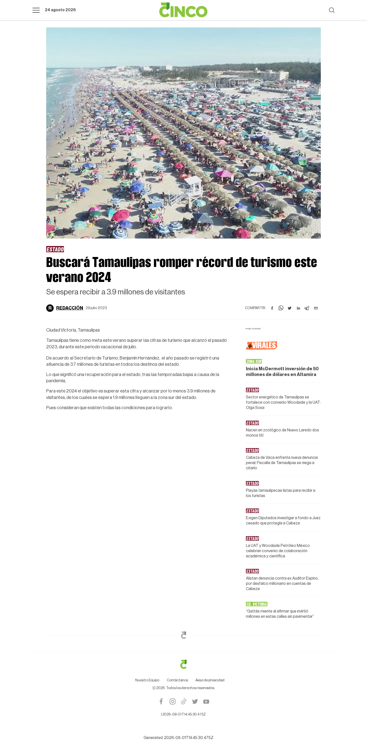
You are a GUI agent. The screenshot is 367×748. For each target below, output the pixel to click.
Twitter (195, 701)
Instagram (172, 701)
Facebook (161, 701)
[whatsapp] (281, 308)
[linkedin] (298, 308)
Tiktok (184, 701)
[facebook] (272, 308)
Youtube (206, 701)
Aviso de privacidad (209, 680)
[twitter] (289, 308)
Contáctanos (177, 680)
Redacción (69, 308)
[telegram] (307, 308)
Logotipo (183, 9)
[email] (316, 308)
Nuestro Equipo (147, 680)
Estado (55, 249)
